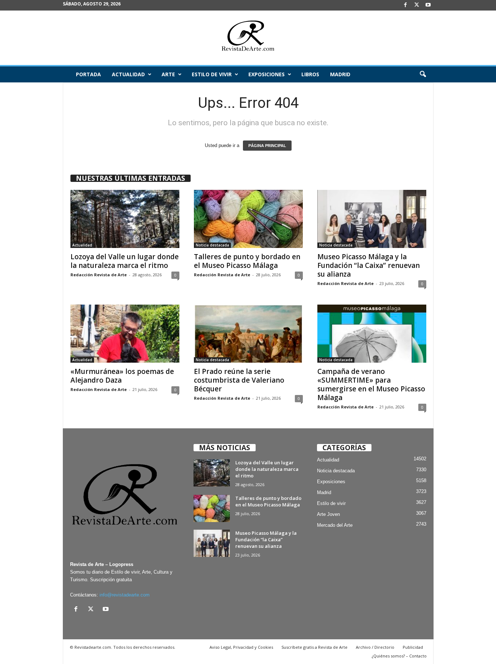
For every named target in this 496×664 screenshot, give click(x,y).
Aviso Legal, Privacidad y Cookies (241, 647)
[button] (423, 74)
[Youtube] (428, 5)
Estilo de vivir (212, 74)
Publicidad (413, 647)
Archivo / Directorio (375, 647)
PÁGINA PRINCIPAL (267, 145)
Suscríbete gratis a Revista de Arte (314, 647)
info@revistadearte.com (124, 595)
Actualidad (128, 74)
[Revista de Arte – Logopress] (248, 38)
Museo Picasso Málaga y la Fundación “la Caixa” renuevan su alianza (368, 265)
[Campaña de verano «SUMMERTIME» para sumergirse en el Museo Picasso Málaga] (371, 334)
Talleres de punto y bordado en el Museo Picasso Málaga (247, 261)
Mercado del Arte (335, 525)
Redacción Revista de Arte (98, 274)
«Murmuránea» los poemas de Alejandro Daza (122, 376)
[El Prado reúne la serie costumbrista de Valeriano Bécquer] (248, 334)
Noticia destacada (212, 245)
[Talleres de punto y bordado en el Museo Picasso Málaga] (248, 219)
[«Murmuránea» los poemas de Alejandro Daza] (124, 334)
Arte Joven (328, 514)
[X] (416, 5)
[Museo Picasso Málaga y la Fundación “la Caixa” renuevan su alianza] (371, 219)
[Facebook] (405, 5)
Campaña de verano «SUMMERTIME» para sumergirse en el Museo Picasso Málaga (371, 384)
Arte (168, 74)
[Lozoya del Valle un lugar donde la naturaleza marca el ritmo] (124, 219)
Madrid (340, 74)
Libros (310, 74)
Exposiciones (266, 74)
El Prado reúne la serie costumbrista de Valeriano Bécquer (239, 380)
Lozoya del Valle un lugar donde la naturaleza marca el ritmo (124, 261)
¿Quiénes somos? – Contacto (399, 656)
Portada (88, 74)
